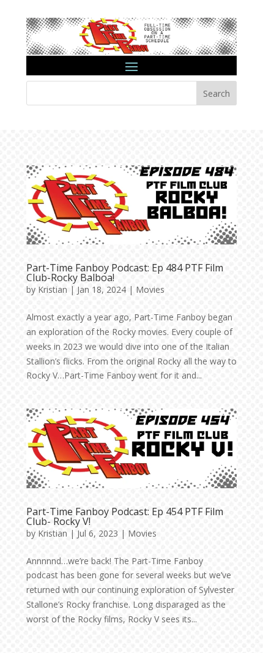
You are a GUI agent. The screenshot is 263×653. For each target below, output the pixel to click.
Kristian (52, 289)
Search (216, 93)
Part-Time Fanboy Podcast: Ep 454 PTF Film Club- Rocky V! (124, 516)
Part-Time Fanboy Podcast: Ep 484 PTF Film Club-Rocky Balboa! (124, 272)
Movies (150, 289)
